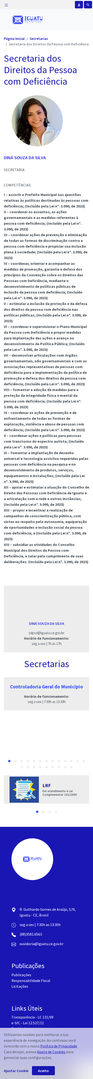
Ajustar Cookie (16, 1070)
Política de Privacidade (58, 1046)
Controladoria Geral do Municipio (46, 686)
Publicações (21, 974)
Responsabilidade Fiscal (30, 980)
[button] (9, 761)
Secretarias (39, 38)
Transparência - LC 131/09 (32, 1017)
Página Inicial (14, 38)
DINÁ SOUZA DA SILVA (25, 158)
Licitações (19, 986)
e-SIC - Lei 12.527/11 (27, 1022)
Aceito (43, 1070)
